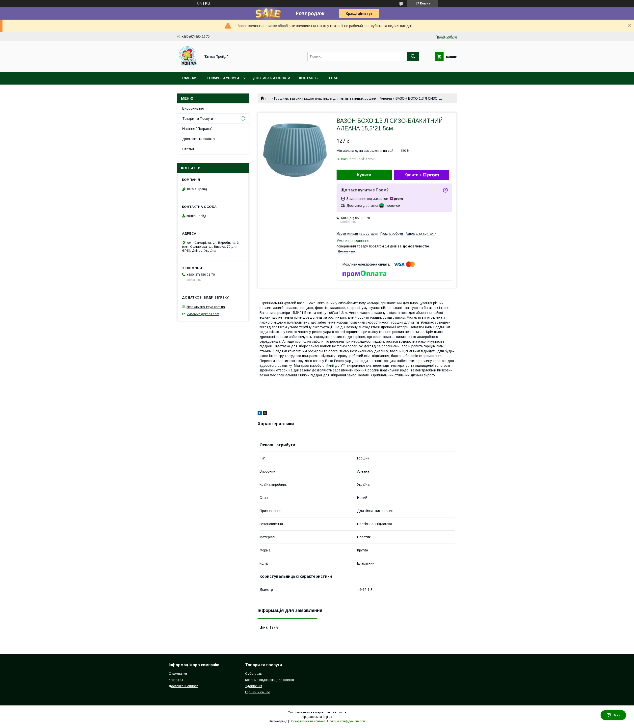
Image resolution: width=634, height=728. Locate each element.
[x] (265, 414)
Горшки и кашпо (257, 692)
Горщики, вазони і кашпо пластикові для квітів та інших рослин (325, 98)
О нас (332, 78)
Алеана (386, 98)
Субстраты (253, 673)
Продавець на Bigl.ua (317, 717)
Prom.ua (340, 712)
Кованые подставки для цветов (269, 680)
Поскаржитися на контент (307, 721)
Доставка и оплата (271, 78)
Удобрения (253, 686)
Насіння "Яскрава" (197, 129)
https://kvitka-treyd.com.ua (205, 307)
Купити (364, 175)
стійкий (328, 365)
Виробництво (193, 108)
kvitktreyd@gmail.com (203, 314)
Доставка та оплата (198, 139)
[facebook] (260, 414)
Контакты (308, 78)
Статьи (188, 149)
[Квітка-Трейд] (187, 65)
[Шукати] (413, 56)
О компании (178, 673)
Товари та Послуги (197, 119)
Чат (617, 715)
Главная (190, 78)
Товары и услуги (223, 78)
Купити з (413, 175)
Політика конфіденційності (346, 721)
